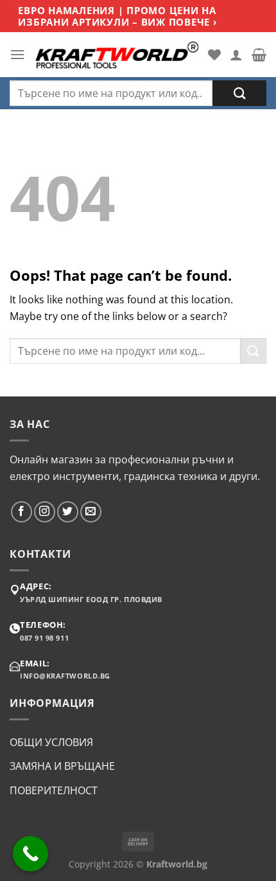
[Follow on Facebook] (21, 511)
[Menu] (17, 54)
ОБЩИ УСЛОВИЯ (51, 742)
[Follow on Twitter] (67, 511)
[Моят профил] (236, 54)
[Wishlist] (214, 54)
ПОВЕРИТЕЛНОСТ (54, 790)
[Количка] (259, 54)
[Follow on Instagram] (44, 511)
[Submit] (239, 92)
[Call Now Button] (30, 853)
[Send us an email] (90, 511)
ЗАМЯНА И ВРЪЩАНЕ (62, 766)
